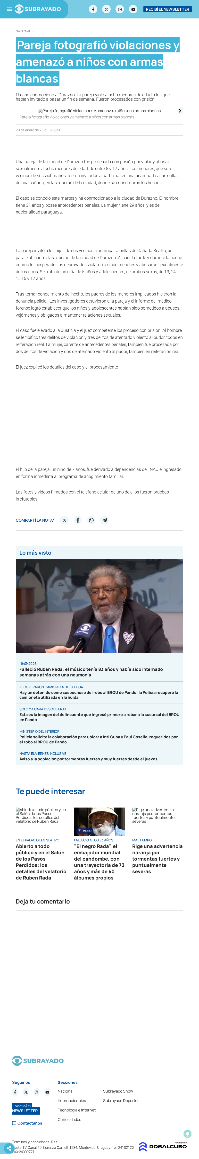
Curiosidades (69, 1119)
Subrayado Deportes (121, 1100)
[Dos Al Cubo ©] (163, 1150)
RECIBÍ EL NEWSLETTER (167, 9)
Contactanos (29, 1123)
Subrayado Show (118, 1091)
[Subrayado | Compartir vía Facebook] (78, 520)
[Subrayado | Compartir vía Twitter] (64, 520)
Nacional (23, 31)
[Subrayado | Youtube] (133, 9)
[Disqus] (99, 977)
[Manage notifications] (187, 1134)
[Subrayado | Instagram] (120, 9)
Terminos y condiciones (31, 1142)
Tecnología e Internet (77, 1110)
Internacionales (72, 1100)
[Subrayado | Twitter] (106, 9)
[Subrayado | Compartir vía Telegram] (105, 520)
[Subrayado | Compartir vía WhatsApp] (91, 520)
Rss (54, 1142)
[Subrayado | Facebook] (93, 9)
